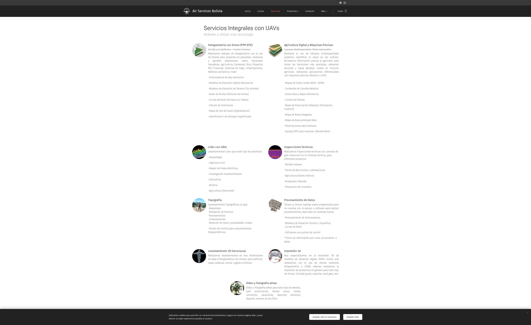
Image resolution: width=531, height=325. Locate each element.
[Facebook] (340, 2)
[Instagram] (344, 2)
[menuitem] (249, 11)
